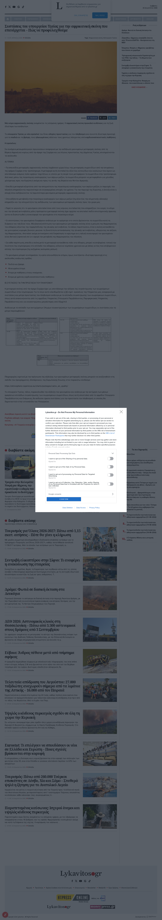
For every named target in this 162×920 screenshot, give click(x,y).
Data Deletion (67, 508)
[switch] (110, 458)
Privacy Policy (94, 508)
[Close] (122, 412)
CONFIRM (64, 499)
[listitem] (81, 453)
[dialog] (81, 460)
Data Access (81, 508)
